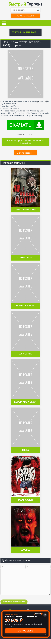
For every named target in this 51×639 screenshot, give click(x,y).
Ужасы (16, 106)
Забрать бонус (25, 631)
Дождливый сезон (25, 402)
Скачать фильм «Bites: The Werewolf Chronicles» (26, 141)
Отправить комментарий (14, 602)
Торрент (25, 4)
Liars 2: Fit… (25, 353)
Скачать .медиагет (25, 153)
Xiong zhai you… (25, 305)
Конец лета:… (25, 257)
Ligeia (25, 450)
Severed (25, 550)
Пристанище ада (25, 209)
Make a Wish (25, 500)
